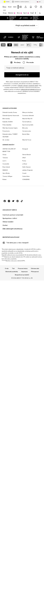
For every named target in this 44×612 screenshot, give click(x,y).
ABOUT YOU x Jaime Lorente (15, 294)
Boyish (34, 589)
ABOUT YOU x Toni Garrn (15, 395)
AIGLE (15, 492)
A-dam (15, 139)
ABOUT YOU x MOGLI (15, 344)
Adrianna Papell (15, 469)
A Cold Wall (15, 135)
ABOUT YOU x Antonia (15, 228)
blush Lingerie (34, 542)
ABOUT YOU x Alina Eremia (15, 210)
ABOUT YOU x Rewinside (15, 358)
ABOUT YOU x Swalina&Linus (16, 388)
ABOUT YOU (15, 180)
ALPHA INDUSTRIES (35, 176)
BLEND (34, 506)
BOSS (34, 575)
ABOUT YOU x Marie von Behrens (15, 329)
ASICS (34, 310)
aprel (34, 273)
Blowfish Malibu (34, 516)
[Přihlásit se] (25, 7)
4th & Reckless (15, 113)
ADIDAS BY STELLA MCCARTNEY (16, 431)
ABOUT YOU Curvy (15, 186)
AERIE (15, 473)
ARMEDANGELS (35, 295)
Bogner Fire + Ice (34, 559)
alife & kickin (34, 161)
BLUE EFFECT (34, 525)
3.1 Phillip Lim (15, 98)
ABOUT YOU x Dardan (15, 252)
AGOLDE (15, 489)
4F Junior (15, 105)
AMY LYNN (34, 214)
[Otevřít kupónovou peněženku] (20, 7)
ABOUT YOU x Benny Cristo (15, 236)
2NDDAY (15, 88)
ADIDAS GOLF (15, 437)
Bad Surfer (15, 515)
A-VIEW (15, 160)
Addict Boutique (15, 421)
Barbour (15, 548)
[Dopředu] (35, 13)
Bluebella (34, 534)
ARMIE (34, 298)
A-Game (15, 143)
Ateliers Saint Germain (34, 331)
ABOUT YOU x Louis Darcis (15, 319)
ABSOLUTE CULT (15, 406)
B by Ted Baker (15, 507)
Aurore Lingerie (34, 350)
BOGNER (34, 555)
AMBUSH (34, 197)
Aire (34, 134)
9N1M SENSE (15, 123)
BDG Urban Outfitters (16, 576)
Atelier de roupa (34, 319)
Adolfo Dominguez (16, 463)
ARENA (34, 280)
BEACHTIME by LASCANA (16, 585)
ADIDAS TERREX (15, 458)
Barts (15, 565)
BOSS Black (34, 579)
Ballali (15, 536)
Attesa (34, 343)
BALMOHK (15, 540)
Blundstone (35, 538)
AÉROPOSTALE (16, 476)
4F (15, 102)
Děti (15, 7)
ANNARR (34, 236)
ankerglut (34, 227)
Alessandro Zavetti (35, 145)
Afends (15, 483)
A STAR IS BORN (15, 155)
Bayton (15, 572)
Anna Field (34, 231)
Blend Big (34, 509)
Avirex (34, 379)
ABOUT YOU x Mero (15, 338)
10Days (34, 88)
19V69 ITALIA (34, 93)
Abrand (15, 401)
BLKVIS (34, 512)
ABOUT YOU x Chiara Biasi (15, 245)
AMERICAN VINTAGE (34, 206)
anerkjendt (34, 224)
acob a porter (15, 411)
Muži (10, 7)
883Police (34, 115)
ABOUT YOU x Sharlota (15, 375)
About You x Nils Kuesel (15, 351)
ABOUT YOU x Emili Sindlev (15, 265)
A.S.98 (15, 151)
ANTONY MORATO (34, 261)
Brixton (34, 609)
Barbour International (16, 552)
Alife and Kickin (34, 155)
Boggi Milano (34, 550)
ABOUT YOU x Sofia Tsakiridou (16, 382)
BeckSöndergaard (16, 600)
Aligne (34, 165)
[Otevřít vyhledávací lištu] (39, 13)
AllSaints (34, 168)
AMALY (34, 189)
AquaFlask (34, 277)
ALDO (34, 141)
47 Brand (34, 107)
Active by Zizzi (15, 416)
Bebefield (16, 594)
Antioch (34, 256)
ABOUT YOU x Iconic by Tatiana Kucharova (16, 279)
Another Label (34, 247)
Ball (15, 533)
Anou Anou (34, 252)
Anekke (34, 220)
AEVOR (15, 479)
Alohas (34, 172)
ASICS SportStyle (35, 314)
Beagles (15, 591)
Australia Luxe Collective (34, 356)
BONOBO (34, 568)
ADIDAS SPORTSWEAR (16, 453)
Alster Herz (34, 181)
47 (34, 103)
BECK (15, 597)
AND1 (34, 217)
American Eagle (34, 201)
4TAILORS (15, 109)
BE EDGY (15, 580)
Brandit (34, 592)
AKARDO (34, 138)
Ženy (4, 7)
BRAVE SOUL (34, 601)
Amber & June (34, 193)
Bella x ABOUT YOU (15, 606)
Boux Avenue (34, 584)
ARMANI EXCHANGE (34, 291)
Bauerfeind (15, 568)
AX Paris (34, 386)
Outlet (7, 1)
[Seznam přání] (36, 7)
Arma (34, 286)
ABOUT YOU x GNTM (15, 272)
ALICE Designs (34, 150)
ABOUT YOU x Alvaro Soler (15, 220)
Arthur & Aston (34, 302)
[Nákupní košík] (41, 7)
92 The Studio (34, 111)
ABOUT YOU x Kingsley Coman (15, 302)
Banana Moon (15, 544)
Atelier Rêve (34, 325)
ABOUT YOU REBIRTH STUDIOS (15, 201)
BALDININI (15, 530)
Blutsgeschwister (35, 546)
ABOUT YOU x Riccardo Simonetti (15, 366)
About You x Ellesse (15, 258)
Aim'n (15, 496)
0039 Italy (34, 100)
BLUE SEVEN (34, 530)
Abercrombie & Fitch (16, 164)
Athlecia (34, 336)
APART (34, 265)
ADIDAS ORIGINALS (16, 442)
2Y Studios (15, 93)
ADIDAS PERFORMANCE (16, 448)
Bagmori (15, 519)
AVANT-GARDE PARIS (34, 374)
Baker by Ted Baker (15, 525)
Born (34, 572)
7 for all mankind (15, 118)
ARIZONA (34, 283)
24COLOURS (34, 97)
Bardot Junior (15, 561)
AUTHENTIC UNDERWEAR (34, 368)
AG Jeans (15, 486)
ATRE (34, 339)
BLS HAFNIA (34, 521)
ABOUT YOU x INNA (15, 286)
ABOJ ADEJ (15, 169)
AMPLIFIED (34, 211)
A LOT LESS (15, 147)
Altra (34, 185)
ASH (34, 307)
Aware (34, 383)
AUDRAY (34, 346)
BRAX (34, 606)
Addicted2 (15, 426)
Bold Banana (34, 564)
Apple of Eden (34, 269)
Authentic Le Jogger (34, 363)
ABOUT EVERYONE (15, 174)
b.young (15, 511)
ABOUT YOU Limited (15, 193)
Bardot (15, 557)
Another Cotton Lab (34, 241)
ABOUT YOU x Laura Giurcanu (15, 310)
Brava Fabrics (34, 596)
